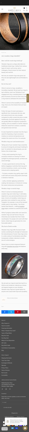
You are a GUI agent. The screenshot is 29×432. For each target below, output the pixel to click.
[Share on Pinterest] (18, 312)
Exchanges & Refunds (6, 363)
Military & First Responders (7, 340)
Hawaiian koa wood (12, 246)
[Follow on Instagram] (6, 389)
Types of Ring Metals (6, 333)
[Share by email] (24, 312)
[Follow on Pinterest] (10, 389)
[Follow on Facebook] (2, 389)
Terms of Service (5, 370)
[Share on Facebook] (4, 312)
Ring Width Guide (5, 345)
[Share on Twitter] (11, 312)
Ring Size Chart (5, 335)
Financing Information (6, 328)
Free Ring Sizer (5, 338)
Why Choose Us (5, 323)
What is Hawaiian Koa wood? (8, 330)
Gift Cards (3, 343)
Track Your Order (5, 360)
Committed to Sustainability (8, 348)
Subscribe (8, 407)
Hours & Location (5, 325)
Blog (2, 350)
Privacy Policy (4, 367)
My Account (4, 372)
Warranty (3, 365)
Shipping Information (6, 358)
